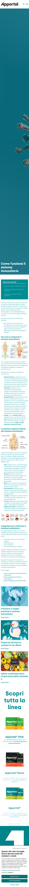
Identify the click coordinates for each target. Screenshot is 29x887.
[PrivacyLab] (10, 872)
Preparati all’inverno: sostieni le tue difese (11, 643)
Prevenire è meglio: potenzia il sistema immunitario (10, 611)
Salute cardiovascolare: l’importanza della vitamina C (14, 676)
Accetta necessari (14, 880)
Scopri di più (5, 617)
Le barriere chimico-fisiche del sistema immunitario (14, 290)
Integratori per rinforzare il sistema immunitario (13, 294)
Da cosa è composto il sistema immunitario (15, 286)
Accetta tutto (14, 876)
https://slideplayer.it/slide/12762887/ (15, 580)
